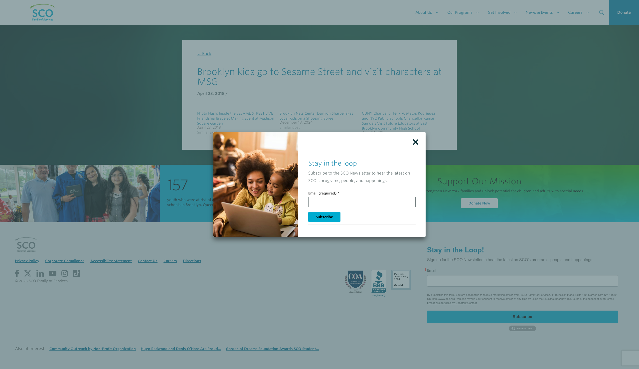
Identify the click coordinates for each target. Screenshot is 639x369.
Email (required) (323, 193)
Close (416, 142)
